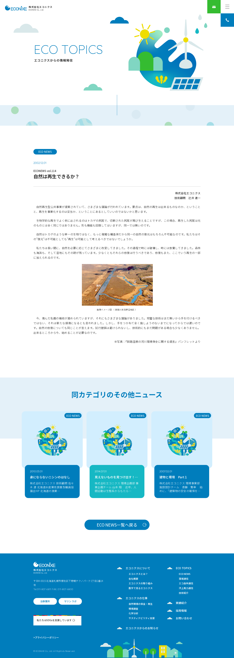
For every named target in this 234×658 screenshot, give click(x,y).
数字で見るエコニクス (141, 588)
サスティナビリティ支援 (142, 618)
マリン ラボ (70, 601)
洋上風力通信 (186, 588)
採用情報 (181, 610)
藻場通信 (183, 579)
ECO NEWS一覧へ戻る (117, 525)
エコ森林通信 (186, 583)
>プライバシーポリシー (46, 637)
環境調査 (133, 609)
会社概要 (133, 579)
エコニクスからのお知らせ (142, 628)
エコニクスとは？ (138, 574)
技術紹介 (183, 593)
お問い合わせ (184, 618)
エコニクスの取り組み (141, 583)
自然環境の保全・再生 (141, 604)
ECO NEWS (45, 151)
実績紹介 (181, 603)
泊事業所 (45, 601)
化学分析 (133, 613)
